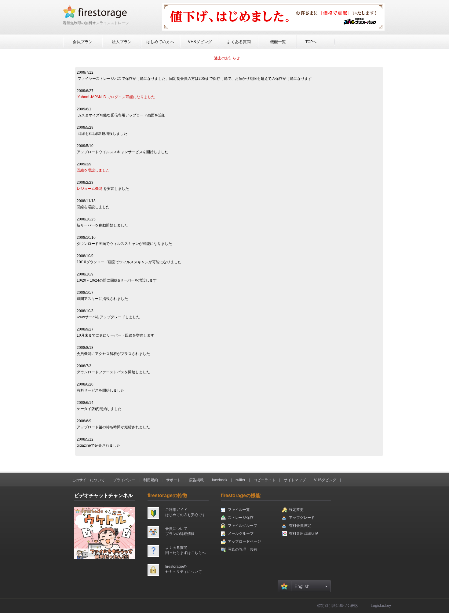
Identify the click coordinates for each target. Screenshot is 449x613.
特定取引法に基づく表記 (337, 606)
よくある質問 (239, 41)
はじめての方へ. (160, 41)
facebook (219, 480)
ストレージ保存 (241, 517)
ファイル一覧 (239, 510)
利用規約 (150, 480)
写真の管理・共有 (242, 549)
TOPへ (310, 42)
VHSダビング (200, 41)
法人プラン (122, 41)
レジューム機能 (89, 188)
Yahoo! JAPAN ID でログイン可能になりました (116, 97)
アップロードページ (244, 541)
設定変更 (296, 510)
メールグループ (241, 533)
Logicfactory (381, 606)
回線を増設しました (93, 170)
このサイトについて (88, 480)
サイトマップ (295, 480)
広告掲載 (196, 480)
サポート (173, 480)
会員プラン (83, 41)
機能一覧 (278, 41)
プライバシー (124, 480)
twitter (240, 480)
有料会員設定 (300, 525)
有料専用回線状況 (303, 533)
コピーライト (265, 480)
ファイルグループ (242, 525)
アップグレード (302, 517)
